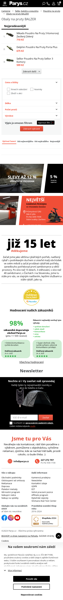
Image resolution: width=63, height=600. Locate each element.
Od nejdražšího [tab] (41, 141)
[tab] (31, 82)
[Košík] (59, 3)
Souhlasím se (19, 423)
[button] (53, 3)
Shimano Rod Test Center (44, 500)
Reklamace (6, 483)
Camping (5, 11)
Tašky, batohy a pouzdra (26, 11)
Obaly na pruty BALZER (17, 13)
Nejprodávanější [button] (15, 26)
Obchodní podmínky (11, 477)
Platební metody (9, 489)
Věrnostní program (10, 492)
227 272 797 (47, 459)
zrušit (32, 426)
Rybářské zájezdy (40, 498)
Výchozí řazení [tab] (9, 141)
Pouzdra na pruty (51, 11)
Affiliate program (40, 495)
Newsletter (37, 480)
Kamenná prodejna (41, 477)
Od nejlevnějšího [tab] (25, 141)
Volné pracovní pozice (42, 492)
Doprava (5, 486)
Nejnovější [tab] (55, 141)
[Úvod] (19, 3)
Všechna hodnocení (31, 362)
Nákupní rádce (8, 495)
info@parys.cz (21, 461)
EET (33, 489)
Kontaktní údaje (39, 483)
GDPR (34, 486)
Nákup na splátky (9, 498)
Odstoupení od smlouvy (13, 480)
